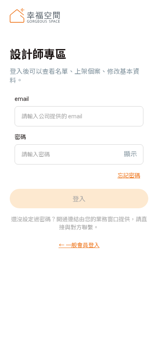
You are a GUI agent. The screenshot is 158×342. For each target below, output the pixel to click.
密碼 (20, 137)
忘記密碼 (128, 175)
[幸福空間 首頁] (35, 15)
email (22, 99)
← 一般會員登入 (79, 245)
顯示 (130, 154)
